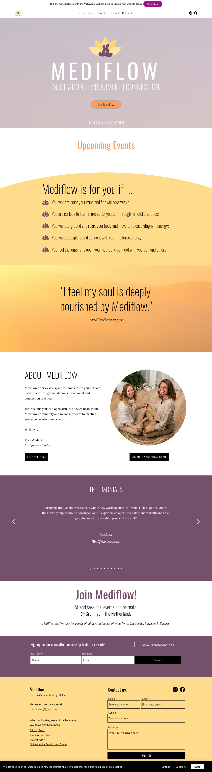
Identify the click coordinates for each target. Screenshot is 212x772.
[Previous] (13, 521)
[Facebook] (195, 13)
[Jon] (94, 568)
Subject (112, 712)
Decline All (181, 766)
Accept (197, 766)
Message (113, 727)
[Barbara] (90, 568)
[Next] (198, 521)
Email (145, 699)
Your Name (37, 653)
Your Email (87, 653)
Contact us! (117, 689)
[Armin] (107, 568)
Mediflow (37, 689)
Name (111, 699)
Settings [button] (166, 766)
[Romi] (104, 568)
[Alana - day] (121, 568)
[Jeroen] (118, 568)
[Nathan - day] (101, 568)
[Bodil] (97, 568)
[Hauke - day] (111, 568)
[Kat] (114, 568)
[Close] (208, 766)
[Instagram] (190, 13)
